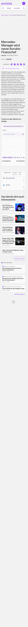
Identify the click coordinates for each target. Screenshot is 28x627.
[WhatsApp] (18, 64)
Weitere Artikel (19, 259)
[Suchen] (22, 134)
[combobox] (13, 134)
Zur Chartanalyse (20, 161)
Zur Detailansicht (6, 161)
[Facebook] (15, 64)
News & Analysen (5, 15)
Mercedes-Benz (10, 178)
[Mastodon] (12, 64)
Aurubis (8, 185)
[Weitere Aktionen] (24, 180)
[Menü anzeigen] (3, 8)
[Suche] (23, 8)
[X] (21, 64)
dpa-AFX (3, 55)
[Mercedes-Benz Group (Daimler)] (4, 178)
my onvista (17, 8)
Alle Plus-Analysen (19, 294)
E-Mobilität (8, 59)
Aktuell (9, 8)
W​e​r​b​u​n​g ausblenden (19, 26)
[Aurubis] (4, 185)
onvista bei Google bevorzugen (12, 68)
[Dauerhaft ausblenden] (24, 68)
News (11, 15)
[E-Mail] (24, 64)
